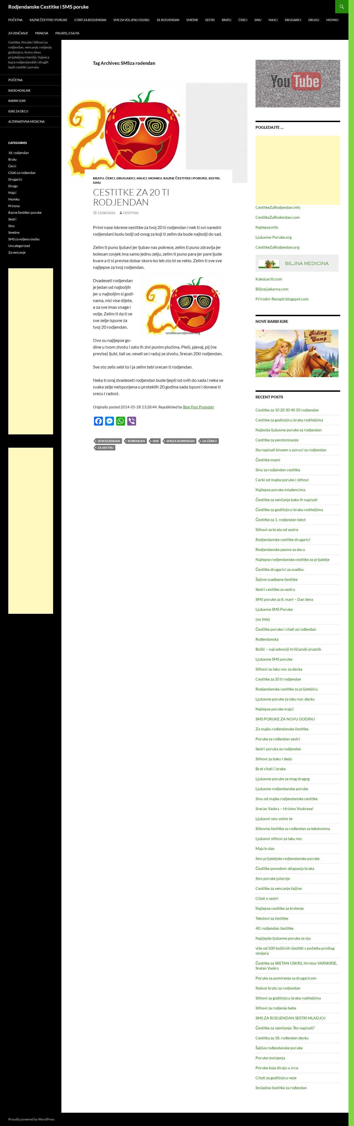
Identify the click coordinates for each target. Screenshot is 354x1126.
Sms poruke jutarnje (273, 878)
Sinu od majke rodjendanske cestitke (286, 798)
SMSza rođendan (180, 441)
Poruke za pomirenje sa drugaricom (286, 978)
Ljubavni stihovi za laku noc (279, 838)
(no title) (263, 619)
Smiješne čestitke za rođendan (281, 1087)
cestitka (130, 213)
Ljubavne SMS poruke (274, 659)
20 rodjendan (109, 441)
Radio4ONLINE (19, 90)
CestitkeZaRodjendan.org (277, 247)
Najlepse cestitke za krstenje (280, 908)
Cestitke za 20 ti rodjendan (131, 197)
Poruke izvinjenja (270, 1057)
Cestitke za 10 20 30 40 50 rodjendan (287, 410)
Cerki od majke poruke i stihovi (282, 479)
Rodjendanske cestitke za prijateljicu (287, 689)
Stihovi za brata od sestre (277, 529)
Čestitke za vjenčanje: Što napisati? (285, 1027)
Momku (332, 20)
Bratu (226, 20)
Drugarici (293, 20)
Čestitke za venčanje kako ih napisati (286, 499)
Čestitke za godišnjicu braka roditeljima (289, 509)
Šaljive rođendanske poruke (279, 1047)
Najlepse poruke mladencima (280, 489)
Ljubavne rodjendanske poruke (282, 788)
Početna (15, 20)
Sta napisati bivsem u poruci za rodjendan (291, 449)
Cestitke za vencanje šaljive (279, 888)
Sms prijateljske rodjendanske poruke (287, 858)
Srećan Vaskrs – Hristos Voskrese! (285, 808)
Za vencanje (16, 252)
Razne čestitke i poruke (48, 20)
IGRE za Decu (18, 111)
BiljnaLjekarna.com (272, 289)
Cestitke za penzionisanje (277, 439)
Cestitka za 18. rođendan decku (282, 1037)
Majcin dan (265, 848)
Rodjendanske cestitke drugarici (283, 539)
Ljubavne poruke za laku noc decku (285, 699)
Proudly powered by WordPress (31, 1119)
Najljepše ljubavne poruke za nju (283, 938)
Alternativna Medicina (26, 121)
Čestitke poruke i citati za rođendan (286, 629)
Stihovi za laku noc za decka (279, 669)
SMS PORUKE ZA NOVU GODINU (285, 719)
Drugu (313, 20)
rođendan (136, 441)
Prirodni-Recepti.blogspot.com (282, 299)
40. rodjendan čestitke (274, 928)
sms (156, 441)
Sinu (257, 20)
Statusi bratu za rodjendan (278, 988)
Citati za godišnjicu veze (276, 1077)
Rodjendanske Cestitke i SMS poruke (48, 7)
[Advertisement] (298, 170)
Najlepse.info (267, 227)
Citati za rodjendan (90, 20)
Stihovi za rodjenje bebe (276, 1008)
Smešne (192, 20)
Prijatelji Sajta (67, 33)
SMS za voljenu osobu (131, 20)
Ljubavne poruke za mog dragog (282, 778)
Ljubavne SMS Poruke (274, 609)
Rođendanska (267, 639)
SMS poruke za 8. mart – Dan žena (284, 599)
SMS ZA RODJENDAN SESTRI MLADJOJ (291, 1018)
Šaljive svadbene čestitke (277, 579)
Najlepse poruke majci (275, 709)
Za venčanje (18, 33)
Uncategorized (19, 246)
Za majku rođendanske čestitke (282, 728)
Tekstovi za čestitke (272, 918)
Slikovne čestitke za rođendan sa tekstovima (293, 828)
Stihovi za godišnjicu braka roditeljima (288, 998)
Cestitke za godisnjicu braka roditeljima (289, 420)
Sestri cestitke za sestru (275, 589)
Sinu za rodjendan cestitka (278, 469)
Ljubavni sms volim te (274, 818)
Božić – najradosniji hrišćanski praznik (288, 649)
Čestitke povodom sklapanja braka (285, 868)
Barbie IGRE (17, 100)
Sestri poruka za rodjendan (278, 748)
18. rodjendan (168, 20)
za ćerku (209, 441)
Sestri (210, 20)
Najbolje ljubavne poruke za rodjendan (289, 429)
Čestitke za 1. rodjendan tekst (281, 519)
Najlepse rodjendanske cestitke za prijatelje (292, 559)
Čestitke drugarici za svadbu (280, 569)
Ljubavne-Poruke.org (273, 237)
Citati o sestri (267, 898)
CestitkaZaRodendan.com (278, 217)
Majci (273, 20)
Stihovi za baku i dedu (274, 758)
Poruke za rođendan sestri (278, 738)
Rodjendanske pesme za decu (280, 549)
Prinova (41, 33)
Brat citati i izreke (271, 768)
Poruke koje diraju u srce (277, 1067)
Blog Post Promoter (198, 407)
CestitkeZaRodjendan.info (278, 207)
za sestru (105, 447)
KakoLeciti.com (269, 279)
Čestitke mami (268, 459)
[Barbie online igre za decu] (297, 353)
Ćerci (242, 20)
